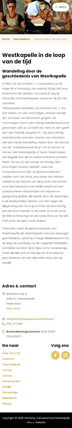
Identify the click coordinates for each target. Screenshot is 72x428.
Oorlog (7, 370)
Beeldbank (9, 398)
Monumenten (11, 381)
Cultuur (7, 376)
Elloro (30, 422)
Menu (62, 7)
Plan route (13, 308)
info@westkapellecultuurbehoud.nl (30, 319)
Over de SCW (11, 353)
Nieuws (7, 404)
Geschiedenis (21, 39)
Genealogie (10, 392)
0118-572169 (14, 324)
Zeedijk (7, 387)
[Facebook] (55, 355)
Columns (8, 359)
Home (5, 39)
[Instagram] (65, 355)
